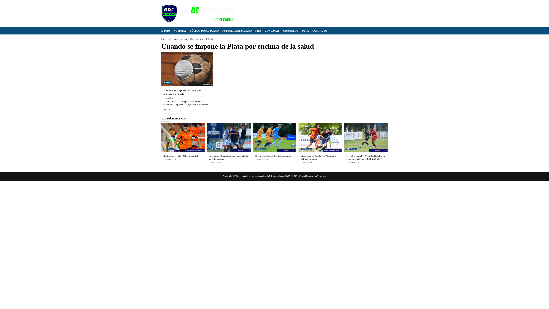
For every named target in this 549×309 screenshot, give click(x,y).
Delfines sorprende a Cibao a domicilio (181, 156)
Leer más (166, 109)
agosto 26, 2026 (170, 159)
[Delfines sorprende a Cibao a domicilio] (183, 137)
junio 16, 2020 (170, 98)
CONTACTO (319, 30)
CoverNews (305, 176)
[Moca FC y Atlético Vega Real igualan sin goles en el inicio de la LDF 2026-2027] (366, 137)
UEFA (305, 30)
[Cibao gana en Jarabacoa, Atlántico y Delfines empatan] (320, 137)
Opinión (167, 82)
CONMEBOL (290, 30)
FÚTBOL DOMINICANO (204, 30)
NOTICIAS (180, 30)
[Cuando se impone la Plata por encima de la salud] (187, 69)
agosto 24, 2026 (262, 159)
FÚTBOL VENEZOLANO (237, 30)
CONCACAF (272, 30)
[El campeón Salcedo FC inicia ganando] (274, 137)
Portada (164, 39)
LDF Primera (169, 149)
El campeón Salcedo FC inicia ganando (273, 156)
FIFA (258, 30)
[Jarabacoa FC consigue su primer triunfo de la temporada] (229, 137)
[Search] (386, 30)
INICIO (165, 30)
